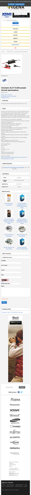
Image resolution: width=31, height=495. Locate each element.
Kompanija (3, 260)
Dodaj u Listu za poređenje (6, 94)
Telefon (3, 270)
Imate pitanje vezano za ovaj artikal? (8, 96)
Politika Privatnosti (20, 4)
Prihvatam (12, 4)
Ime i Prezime (4, 265)
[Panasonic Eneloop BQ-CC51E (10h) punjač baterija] (22, 242)
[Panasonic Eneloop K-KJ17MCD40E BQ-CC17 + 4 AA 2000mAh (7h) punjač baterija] (22, 198)
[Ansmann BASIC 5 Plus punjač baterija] (9, 229)
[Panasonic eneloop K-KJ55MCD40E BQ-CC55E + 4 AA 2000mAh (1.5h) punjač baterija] (22, 213)
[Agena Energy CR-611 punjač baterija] (9, 198)
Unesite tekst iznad (5, 283)
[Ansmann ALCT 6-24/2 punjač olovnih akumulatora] (11, 55)
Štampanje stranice (5, 97)
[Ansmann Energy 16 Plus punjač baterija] (22, 229)
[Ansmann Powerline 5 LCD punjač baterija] (9, 242)
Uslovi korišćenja (10, 484)
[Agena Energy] (15, 6)
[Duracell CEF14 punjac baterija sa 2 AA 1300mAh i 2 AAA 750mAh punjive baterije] (9, 213)
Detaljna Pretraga (15, 25)
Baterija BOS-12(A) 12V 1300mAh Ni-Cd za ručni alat (12, 312)
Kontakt (25, 486)
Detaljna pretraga (18, 486)
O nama (3, 484)
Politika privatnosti (19, 484)
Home (3, 51)
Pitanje (2, 286)
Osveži (2, 281)
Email (2, 274)
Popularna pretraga (9, 486)
